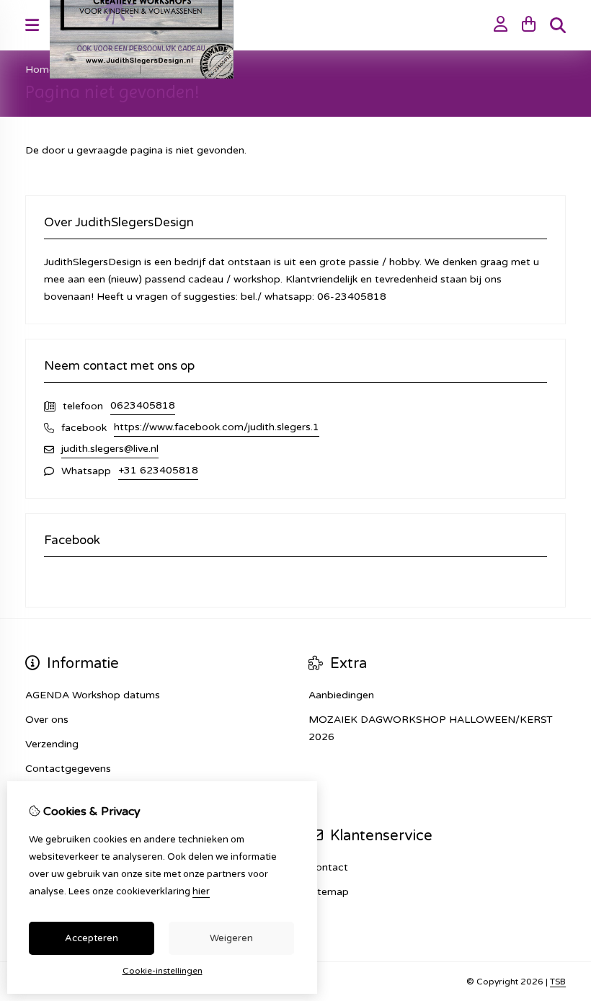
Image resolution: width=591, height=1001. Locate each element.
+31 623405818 (158, 470)
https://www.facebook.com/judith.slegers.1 (216, 427)
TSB (558, 981)
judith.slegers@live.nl (110, 448)
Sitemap (328, 892)
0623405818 (142, 405)
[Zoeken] (558, 25)
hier (201, 891)
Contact (328, 867)
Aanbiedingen (341, 695)
